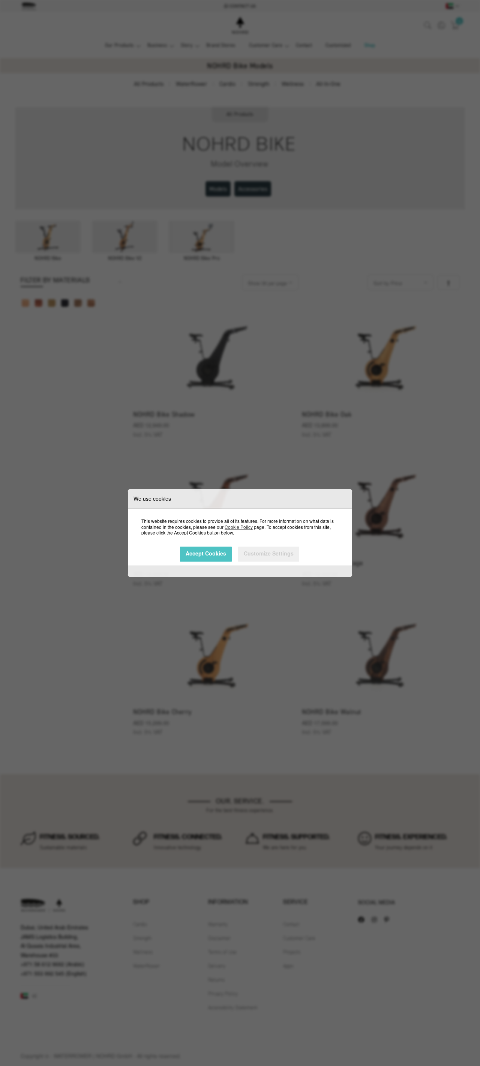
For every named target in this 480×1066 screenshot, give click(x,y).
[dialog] (240, 533)
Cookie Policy (239, 526)
